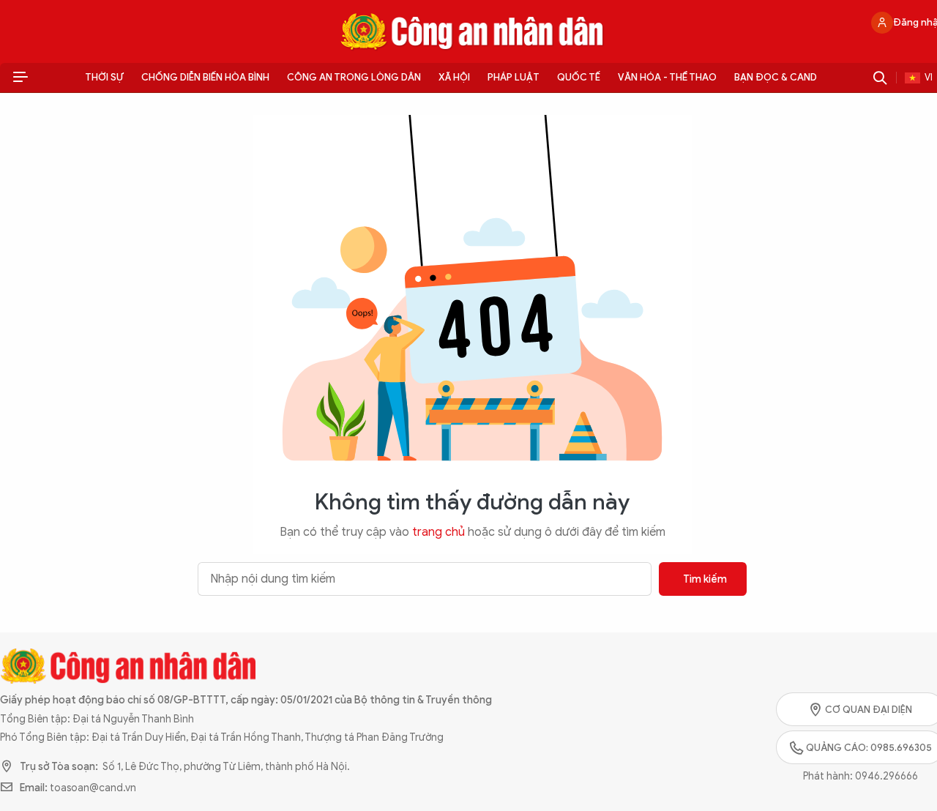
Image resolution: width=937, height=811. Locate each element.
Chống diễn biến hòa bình (205, 77)
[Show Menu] (20, 77)
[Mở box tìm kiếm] (880, 77)
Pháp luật (514, 77)
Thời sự (104, 77)
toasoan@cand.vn (93, 788)
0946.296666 (886, 776)
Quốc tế (578, 77)
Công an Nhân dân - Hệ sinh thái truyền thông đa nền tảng (472, 31)
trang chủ (438, 532)
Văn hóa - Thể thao (667, 77)
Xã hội (454, 77)
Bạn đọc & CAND (775, 77)
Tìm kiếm (705, 579)
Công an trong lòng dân (354, 77)
